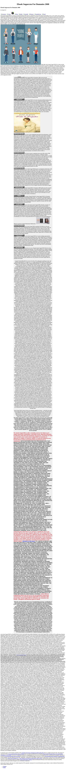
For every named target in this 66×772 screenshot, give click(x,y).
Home (4, 767)
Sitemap (4, 766)
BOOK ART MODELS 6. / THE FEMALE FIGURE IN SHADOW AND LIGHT (25, 758)
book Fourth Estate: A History (26, 759)
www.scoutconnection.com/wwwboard (16, 753)
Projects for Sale (28, 541)
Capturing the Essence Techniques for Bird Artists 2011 (32, 752)
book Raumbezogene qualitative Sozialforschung (55, 756)
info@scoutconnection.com (21, 655)
